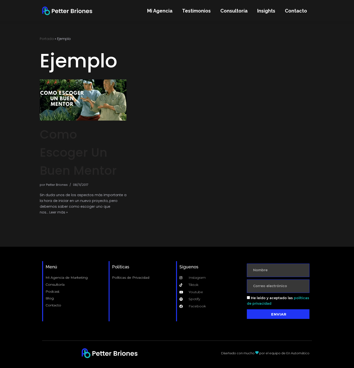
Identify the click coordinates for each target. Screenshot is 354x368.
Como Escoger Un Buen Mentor (78, 152)
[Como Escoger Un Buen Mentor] (83, 100)
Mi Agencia (159, 11)
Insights (266, 11)
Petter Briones (57, 185)
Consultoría (234, 11)
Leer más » (58, 212)
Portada (47, 38)
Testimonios (196, 11)
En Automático (297, 353)
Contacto (296, 11)
